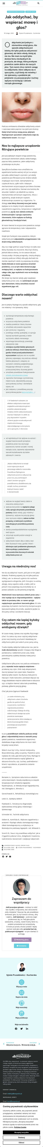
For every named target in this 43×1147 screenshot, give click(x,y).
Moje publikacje (21, 1018)
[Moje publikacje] (21, 1013)
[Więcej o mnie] (21, 982)
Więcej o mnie (21, 987)
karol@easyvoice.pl (13, 1101)
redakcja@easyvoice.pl (14, 1094)
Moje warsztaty (21, 1007)
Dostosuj (21, 1137)
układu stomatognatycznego (17, 375)
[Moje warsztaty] (21, 1003)
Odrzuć (21, 1143)
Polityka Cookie (20, 1127)
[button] (4, 3)
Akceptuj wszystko (21, 1132)
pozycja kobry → (28, 392)
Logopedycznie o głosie (16, 11)
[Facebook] (16, 1028)
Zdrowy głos (30, 11)
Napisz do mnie (21, 997)
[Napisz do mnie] (21, 992)
